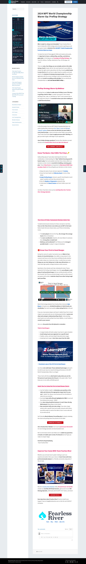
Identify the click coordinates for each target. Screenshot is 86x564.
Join (68, 2)
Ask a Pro (34, 2)
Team (17, 560)
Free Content (15, 109)
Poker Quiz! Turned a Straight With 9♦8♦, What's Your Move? (18, 72)
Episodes (28, 2)
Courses (54, 2)
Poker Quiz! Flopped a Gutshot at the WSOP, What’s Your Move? (17, 84)
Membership (12, 560)
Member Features (16, 119)
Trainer (23, 2)
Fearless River (14, 2)
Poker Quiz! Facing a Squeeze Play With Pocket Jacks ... (17, 89)
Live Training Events (16, 117)
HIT (38, 2)
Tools (42, 2)
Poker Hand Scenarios (17, 122)
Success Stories (15, 125)
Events (23, 560)
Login (75, 2)
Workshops (48, 2)
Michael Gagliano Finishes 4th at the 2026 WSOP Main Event (18, 78)
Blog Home (15, 15)
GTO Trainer (14, 112)
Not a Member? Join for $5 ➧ (55, 146)
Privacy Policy (34, 560)
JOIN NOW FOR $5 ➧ (55, 495)
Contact (41, 560)
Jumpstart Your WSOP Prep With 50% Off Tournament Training (18, 95)
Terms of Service (28, 560)
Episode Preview (15, 107)
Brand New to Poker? (16, 104)
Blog (9, 560)
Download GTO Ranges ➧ (55, 422)
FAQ (38, 560)
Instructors (14, 114)
